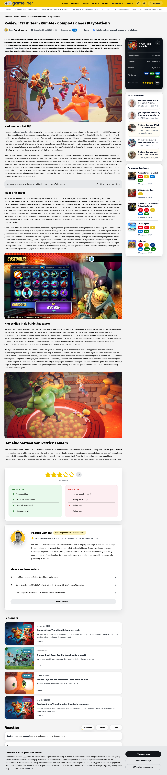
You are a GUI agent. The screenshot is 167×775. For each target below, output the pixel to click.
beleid (27, 768)
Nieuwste (88, 727)
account (26, 736)
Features (85, 3)
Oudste (102, 727)
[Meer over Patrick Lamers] (18, 537)
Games (105, 3)
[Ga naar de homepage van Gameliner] (18, 3)
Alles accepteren (143, 754)
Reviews (74, 3)
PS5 (75, 30)
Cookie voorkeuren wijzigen (108, 184)
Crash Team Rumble (37, 16)
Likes (116, 727)
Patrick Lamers (20, 30)
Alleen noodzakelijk (143, 760)
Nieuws (65, 3)
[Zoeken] (138, 3)
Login (9, 736)
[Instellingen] (144, 3)
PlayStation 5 (54, 16)
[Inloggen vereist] (157, 42)
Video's (95, 3)
